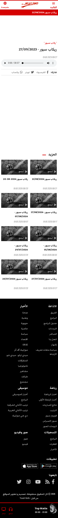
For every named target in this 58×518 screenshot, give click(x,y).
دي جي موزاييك (20, 415)
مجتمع (24, 382)
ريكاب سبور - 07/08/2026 (21, 214)
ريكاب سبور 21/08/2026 (44, 12)
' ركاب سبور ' (50, 43)
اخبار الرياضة (50, 394)
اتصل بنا (53, 339)
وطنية (25, 318)
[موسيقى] (53, 509)
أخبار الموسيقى (20, 394)
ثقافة (25, 344)
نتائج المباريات (50, 405)
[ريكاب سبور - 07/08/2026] (14, 200)
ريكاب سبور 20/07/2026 (15, 279)
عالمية (24, 328)
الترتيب (53, 410)
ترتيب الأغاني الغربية (18, 410)
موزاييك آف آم (21, 350)
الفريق (54, 312)
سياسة (24, 334)
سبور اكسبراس (50, 421)
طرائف (24, 376)
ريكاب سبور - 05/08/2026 (50, 247)
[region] (29, 111)
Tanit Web (25, 498)
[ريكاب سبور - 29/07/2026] (14, 233)
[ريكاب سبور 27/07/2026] (43, 266)
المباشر (53, 334)
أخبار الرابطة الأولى (48, 399)
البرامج (53, 318)
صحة (25, 312)
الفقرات (53, 444)
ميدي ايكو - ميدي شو (17, 355)
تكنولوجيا (23, 366)
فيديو (25, 444)
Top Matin (41, 508)
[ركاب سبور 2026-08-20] (14, 167)
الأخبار (53, 449)
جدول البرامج (50, 323)
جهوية (24, 323)
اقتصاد (24, 339)
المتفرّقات (23, 360)
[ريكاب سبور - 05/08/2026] (43, 233)
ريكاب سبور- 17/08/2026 (44, 212)
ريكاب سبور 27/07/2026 (44, 279)
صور (25, 438)
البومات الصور (50, 426)
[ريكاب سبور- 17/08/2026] (43, 200)
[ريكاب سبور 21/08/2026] (43, 167)
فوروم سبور (51, 415)
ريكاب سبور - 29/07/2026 (21, 247)
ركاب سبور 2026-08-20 (15, 179)
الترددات (52, 328)
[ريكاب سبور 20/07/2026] (14, 266)
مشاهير (24, 371)
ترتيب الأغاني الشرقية (17, 405)
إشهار (54, 344)
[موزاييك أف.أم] (29, 5)
